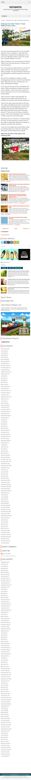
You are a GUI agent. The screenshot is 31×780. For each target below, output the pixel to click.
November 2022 (5, 436)
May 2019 (3, 524)
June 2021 (3, 472)
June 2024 (3, 401)
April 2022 (3, 451)
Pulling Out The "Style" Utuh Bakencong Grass (13, 24)
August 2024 (4, 399)
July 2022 (3, 444)
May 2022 (3, 449)
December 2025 (5, 365)
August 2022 (4, 442)
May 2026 (3, 355)
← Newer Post (4, 228)
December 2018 (5, 534)
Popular (4, 268)
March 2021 (4, 478)
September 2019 (5, 515)
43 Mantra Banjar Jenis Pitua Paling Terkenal (18, 271)
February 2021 (4, 480)
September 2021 (5, 465)
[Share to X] (5, 168)
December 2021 (5, 459)
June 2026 (3, 353)
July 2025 (3, 376)
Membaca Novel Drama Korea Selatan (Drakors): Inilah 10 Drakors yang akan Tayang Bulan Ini (18, 195)
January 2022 (4, 457)
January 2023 (4, 432)
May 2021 (3, 474)
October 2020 (4, 488)
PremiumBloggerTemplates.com (9, 777)
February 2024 (4, 405)
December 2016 (5, 540)
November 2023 (5, 411)
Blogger (28, 774)
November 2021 (5, 461)
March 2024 (4, 403)
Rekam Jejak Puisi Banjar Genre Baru (17, 174)
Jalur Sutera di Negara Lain (11, 305)
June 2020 (3, 497)
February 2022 (4, 455)
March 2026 (4, 359)
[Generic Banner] (5, 262)
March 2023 (4, 428)
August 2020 (4, 492)
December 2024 (5, 390)
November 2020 (5, 486)
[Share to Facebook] (6, 168)
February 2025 (4, 386)
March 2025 (4, 384)
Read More (8, 181)
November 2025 (5, 367)
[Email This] (1, 168)
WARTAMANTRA (15, 7)
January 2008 (4, 543)
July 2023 (3, 419)
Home (2, 20)
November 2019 (5, 511)
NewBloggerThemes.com (23, 777)
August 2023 (4, 417)
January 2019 (4, 532)
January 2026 (4, 363)
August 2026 (4, 348)
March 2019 (4, 528)
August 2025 (4, 374)
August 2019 (4, 518)
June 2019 (3, 522)
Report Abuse (6, 297)
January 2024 (4, 407)
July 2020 (3, 495)
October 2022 (4, 438)
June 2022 (3, 447)
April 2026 (3, 357)
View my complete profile (8, 555)
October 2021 (4, 463)
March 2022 (4, 453)
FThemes (11, 776)
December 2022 (5, 434)
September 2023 (5, 415)
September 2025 (5, 371)
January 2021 (4, 482)
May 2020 (3, 499)
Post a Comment (5, 234)
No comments (22, 28)
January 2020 (4, 507)
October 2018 (4, 538)
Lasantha (25, 776)
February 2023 (4, 430)
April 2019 (3, 526)
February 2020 (4, 505)
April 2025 (3, 382)
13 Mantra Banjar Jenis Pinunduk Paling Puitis (18, 279)
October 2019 (4, 513)
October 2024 (4, 394)
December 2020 (5, 484)
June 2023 (3, 422)
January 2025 (4, 388)
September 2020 (5, 490)
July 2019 (3, 520)
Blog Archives (18, 268)
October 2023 (4, 413)
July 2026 (3, 351)
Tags (10, 268)
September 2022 (5, 440)
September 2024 (5, 396)
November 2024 (5, 392)
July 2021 (3, 470)
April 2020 (3, 501)
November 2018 (5, 536)
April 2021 (3, 476)
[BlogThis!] (3, 168)
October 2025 (4, 369)
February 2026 (4, 361)
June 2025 (3, 378)
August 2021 (4, 467)
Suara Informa (5, 28)
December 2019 (5, 509)
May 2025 (3, 380)
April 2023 (3, 426)
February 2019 (4, 530)
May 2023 (3, 424)
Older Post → (26, 228)
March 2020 (4, 503)
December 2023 (5, 409)
